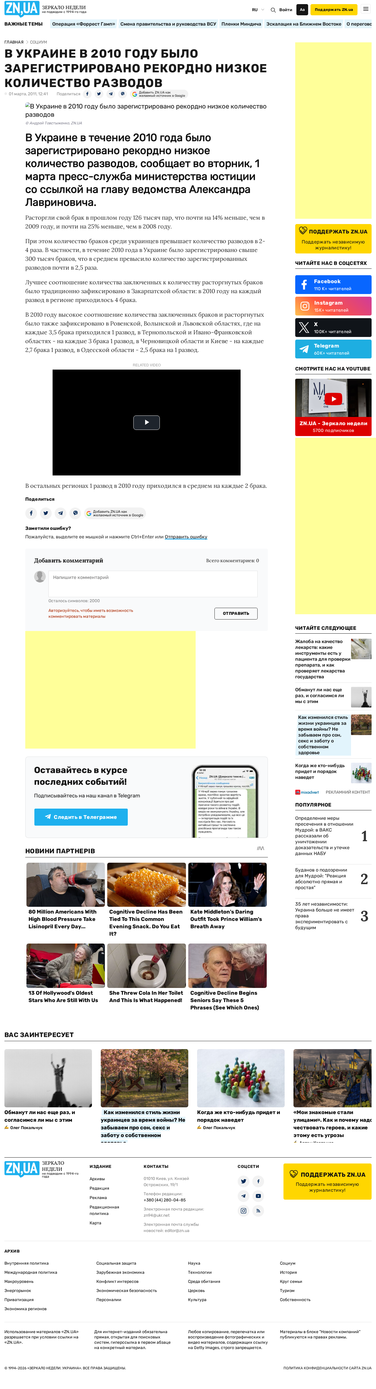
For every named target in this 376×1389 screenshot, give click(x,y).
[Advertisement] (110, 690)
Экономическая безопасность (126, 1290)
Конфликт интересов (117, 1281)
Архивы (97, 1178)
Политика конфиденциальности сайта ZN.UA (327, 1368)
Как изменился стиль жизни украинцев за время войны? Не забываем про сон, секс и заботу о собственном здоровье (323, 734)
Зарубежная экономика (120, 1272)
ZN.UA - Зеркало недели (333, 423)
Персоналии (108, 1299)
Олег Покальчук (26, 1127)
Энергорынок (17, 1290)
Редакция (99, 1188)
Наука (194, 1263)
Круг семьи (291, 1281)
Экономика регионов (25, 1308)
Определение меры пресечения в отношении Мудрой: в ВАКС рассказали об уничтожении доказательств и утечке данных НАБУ (324, 835)
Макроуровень (18, 1281)
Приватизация (19, 1299)
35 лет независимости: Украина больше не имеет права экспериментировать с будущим (324, 915)
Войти (285, 9)
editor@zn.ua (177, 1230)
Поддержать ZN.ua (334, 9)
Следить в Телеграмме (85, 817)
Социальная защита (116, 1263)
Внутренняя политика (26, 1263)
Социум (288, 1263)
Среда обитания (204, 1281)
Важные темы (23, 24)
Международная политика (30, 1272)
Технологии (200, 1272)
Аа (302, 9)
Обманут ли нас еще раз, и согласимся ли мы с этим (319, 695)
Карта (95, 1223)
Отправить (236, 613)
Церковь (196, 1290)
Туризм (287, 1290)
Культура (197, 1299)
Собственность (295, 1299)
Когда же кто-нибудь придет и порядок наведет (320, 771)
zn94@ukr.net (156, 1215)
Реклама (98, 1197)
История (288, 1272)
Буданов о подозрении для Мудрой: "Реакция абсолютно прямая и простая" (321, 878)
